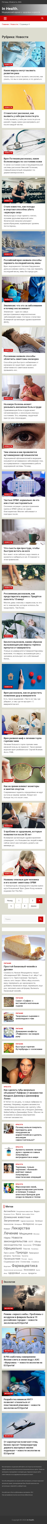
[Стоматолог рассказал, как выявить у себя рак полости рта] (23, 97)
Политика (34, 1249)
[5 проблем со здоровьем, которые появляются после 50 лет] (23, 815)
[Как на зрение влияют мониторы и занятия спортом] (23, 770)
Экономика (29, 1270)
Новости (8, 64)
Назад (10, 900)
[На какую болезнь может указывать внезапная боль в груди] (23, 388)
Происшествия (12, 1258)
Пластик (26, 1249)
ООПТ (30, 1242)
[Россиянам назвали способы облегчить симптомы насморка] (23, 340)
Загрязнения (11, 1220)
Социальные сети (11, 1262)
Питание (7, 963)
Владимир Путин (9, 1214)
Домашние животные (17, 1217)
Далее (33, 906)
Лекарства (20, 1228)
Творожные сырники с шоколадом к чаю (27, 1017)
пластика (24, 1273)
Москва (36, 1234)
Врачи (18, 1214)
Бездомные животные (25, 1211)
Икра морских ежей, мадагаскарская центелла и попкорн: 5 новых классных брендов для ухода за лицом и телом (29, 1192)
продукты (32, 1273)
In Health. (10, 8)
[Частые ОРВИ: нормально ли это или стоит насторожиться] (23, 484)
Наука (7, 1237)
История (38, 1224)
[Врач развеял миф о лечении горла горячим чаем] (23, 722)
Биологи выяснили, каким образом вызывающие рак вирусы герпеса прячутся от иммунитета (23, 645)
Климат (7, 1229)
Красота (7, 1087)
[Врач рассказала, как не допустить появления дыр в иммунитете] (23, 676)
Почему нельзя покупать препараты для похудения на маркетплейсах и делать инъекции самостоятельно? (29, 1133)
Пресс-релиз (9, 1253)
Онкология (27, 1245)
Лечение (11, 1233)
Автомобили (9, 1211)
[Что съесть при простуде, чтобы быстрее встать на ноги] (23, 532)
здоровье (14, 1273)
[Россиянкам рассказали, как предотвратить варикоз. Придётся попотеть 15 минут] (23, 577)
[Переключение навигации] (5, 18)
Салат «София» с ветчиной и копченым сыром (27, 1003)
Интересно (28, 1224)
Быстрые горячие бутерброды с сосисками (29, 1047)
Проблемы (16, 1256)
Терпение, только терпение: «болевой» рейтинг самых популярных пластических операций (28, 1172)
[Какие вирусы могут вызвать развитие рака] (23, 54)
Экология (9, 1281)
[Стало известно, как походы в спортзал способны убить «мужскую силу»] (23, 190)
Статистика (25, 1262)
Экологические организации (13, 1270)
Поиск (40, 919)
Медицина (25, 1233)
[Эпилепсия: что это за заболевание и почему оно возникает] (23, 289)
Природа (22, 1252)
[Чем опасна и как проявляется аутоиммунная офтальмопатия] (23, 436)
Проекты (25, 1256)
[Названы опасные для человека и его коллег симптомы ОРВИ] (23, 863)
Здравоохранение (27, 1221)
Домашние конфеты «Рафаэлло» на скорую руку (27, 1034)
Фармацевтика (24, 1266)
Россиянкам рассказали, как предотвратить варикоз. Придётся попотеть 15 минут (22, 596)
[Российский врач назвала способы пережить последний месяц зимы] (23, 244)
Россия (24, 1259)
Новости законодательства (15, 1239)
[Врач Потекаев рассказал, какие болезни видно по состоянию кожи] (23, 142)
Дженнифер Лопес (28, 1214)
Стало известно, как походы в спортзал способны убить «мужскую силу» (19, 209)
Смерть (30, 1259)
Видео (37, 1211)
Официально (13, 1248)
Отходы (37, 1244)
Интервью (18, 1224)
